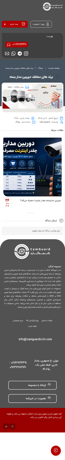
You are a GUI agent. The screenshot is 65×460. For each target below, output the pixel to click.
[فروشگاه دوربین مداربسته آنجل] (52, 7)
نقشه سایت (32, 326)
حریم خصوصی (18, 320)
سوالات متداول (47, 320)
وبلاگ (40, 68)
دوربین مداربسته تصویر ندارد (45, 200)
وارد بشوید (36, 231)
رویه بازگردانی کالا (32, 320)
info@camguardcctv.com (35, 339)
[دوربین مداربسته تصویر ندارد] (29, 167)
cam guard (45, 122)
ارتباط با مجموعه (37, 385)
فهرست (50, 36)
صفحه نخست (54, 68)
